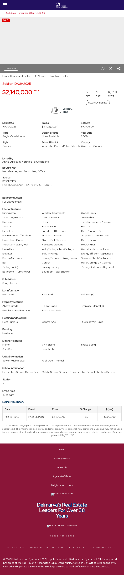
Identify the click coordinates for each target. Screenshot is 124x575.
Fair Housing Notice (103, 548)
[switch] (102, 69)
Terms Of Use (16, 548)
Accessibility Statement (69, 548)
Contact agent (11, 69)
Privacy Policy (38, 548)
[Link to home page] (62, 5)
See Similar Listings (97, 103)
